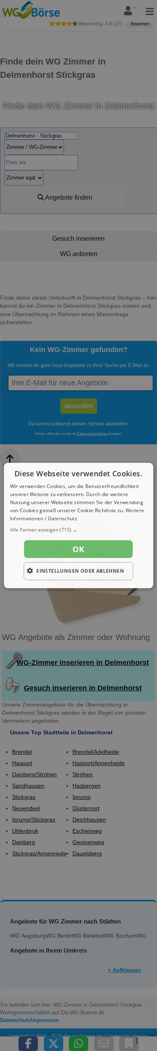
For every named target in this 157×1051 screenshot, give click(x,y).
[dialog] (78, 525)
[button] (78, 530)
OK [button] (78, 549)
